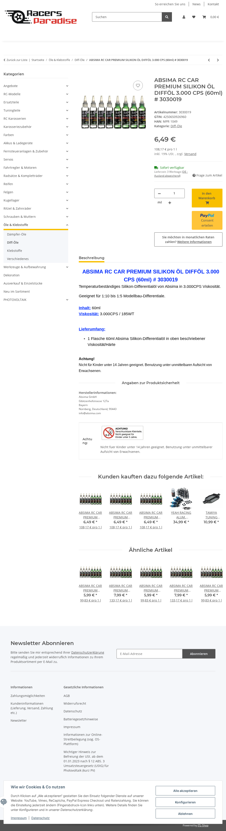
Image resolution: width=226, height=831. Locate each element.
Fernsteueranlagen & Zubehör (26, 151)
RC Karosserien (15, 118)
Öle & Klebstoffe (16, 225)
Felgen (8, 192)
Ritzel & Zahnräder (17, 208)
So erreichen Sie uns (170, 4)
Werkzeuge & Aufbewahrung (25, 267)
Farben (9, 135)
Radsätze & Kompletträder (23, 176)
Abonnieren (199, 654)
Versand (190, 154)
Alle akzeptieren (185, 791)
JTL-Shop (203, 825)
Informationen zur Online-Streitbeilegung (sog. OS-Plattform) (83, 739)
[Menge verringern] (159, 193)
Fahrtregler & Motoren (20, 167)
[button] (184, 17)
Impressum (19, 818)
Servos (8, 159)
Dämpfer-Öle (16, 234)
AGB (67, 696)
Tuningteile (12, 110)
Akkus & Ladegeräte (18, 143)
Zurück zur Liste (17, 60)
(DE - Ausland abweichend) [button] (171, 174)
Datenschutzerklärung (87, 652)
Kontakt (213, 4)
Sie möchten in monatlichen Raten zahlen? (188, 239)
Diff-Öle (176, 126)
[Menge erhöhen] (170, 202)
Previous (86, 513)
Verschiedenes (18, 259)
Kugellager (11, 200)
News (196, 4)
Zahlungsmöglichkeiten (28, 696)
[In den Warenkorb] (82, 74)
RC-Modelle (12, 94)
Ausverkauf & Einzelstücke (23, 283)
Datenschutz (40, 818)
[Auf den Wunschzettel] (138, 85)
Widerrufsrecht (75, 703)
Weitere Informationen (194, 242)
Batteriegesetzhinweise (81, 719)
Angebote (11, 86)
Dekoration (12, 275)
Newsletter (19, 720)
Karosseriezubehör (18, 127)
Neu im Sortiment (17, 291)
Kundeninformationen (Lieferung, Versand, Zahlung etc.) (32, 708)
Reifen (8, 184)
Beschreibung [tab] (91, 258)
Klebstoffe (14, 251)
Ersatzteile (11, 102)
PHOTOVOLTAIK (15, 300)
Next (215, 513)
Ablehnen (185, 814)
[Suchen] (167, 17)
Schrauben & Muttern (20, 216)
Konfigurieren (185, 802)
